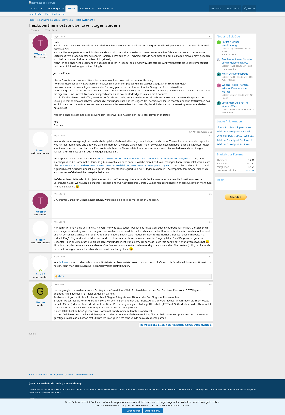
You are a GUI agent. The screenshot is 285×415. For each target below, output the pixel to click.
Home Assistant (229, 54)
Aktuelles (85, 8)
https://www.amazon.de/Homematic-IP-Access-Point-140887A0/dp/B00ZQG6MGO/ (146, 158)
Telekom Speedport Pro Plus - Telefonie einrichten (235, 140)
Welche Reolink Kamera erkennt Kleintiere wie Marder (235, 88)
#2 (210, 135)
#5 (210, 256)
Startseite (36, 8)
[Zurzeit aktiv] (40, 270)
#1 (210, 36)
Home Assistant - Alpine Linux (234, 127)
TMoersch (36, 30)
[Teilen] (206, 36)
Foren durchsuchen (54, 14)
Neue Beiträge (36, 14)
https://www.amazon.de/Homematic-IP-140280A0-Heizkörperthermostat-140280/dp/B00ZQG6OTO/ (116, 165)
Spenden (235, 197)
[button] (63, 8)
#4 (210, 222)
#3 (210, 194)
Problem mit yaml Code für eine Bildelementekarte (237, 60)
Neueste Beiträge (228, 36)
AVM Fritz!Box (229, 79)
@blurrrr (63, 262)
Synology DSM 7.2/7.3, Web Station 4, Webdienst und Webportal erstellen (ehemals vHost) (235, 135)
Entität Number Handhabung (230, 43)
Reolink (225, 97)
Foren (71, 8)
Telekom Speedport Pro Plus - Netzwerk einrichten (235, 144)
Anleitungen (54, 8)
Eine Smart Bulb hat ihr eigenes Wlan (235, 104)
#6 (210, 284)
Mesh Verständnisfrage (235, 73)
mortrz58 (249, 170)
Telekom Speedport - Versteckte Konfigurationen (235, 131)
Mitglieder (104, 8)
